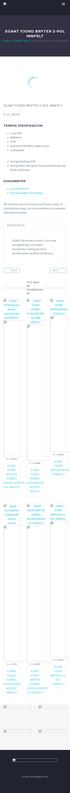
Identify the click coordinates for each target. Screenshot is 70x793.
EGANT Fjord (21, 40)
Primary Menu (63, 3)
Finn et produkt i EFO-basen (26, 193)
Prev (14, 270)
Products (7, 40)
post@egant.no (39, 776)
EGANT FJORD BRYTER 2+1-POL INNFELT (58, 676)
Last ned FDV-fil (19, 188)
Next (55, 270)
